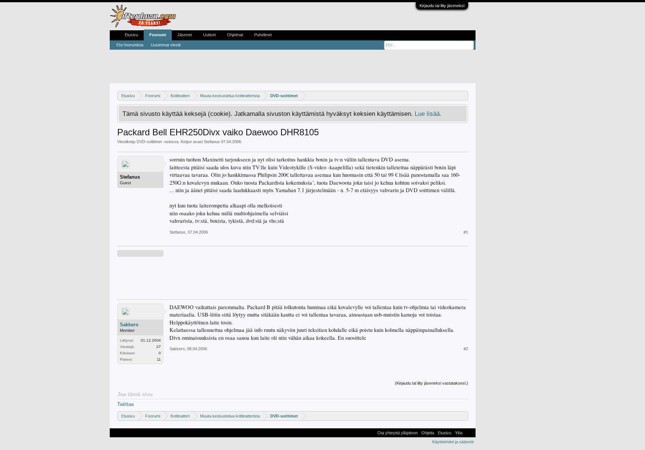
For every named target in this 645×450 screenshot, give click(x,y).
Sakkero (129, 324)
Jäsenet (184, 35)
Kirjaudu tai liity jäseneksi (442, 5)
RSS (469, 432)
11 (159, 359)
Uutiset (209, 35)
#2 (466, 348)
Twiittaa (125, 404)
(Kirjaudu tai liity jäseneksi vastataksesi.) (431, 383)
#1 (466, 232)
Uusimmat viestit (166, 45)
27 (158, 347)
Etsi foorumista (129, 45)
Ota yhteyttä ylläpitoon (397, 433)
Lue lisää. (428, 113)
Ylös (459, 433)
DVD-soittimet (149, 141)
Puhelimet (263, 35)
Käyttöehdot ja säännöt (453, 442)
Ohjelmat (235, 35)
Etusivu (131, 35)
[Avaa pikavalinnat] (463, 95)
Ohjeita (427, 433)
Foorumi (157, 35)
